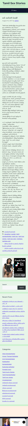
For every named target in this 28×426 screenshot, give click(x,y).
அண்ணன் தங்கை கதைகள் (10, 382)
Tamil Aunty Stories (8, 372)
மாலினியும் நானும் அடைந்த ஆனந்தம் (12, 308)
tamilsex (19, 239)
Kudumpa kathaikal (8, 367)
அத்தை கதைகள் (7, 388)
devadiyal (7, 234)
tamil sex (15, 236)
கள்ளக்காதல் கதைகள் (8, 393)
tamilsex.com (6, 241)
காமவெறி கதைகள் (9, 232)
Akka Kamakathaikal (8, 354)
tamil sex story (11, 239)
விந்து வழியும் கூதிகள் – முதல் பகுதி (12, 306)
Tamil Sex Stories (14, 3)
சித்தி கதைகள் (6, 398)
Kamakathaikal (7, 364)
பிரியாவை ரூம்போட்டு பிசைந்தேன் (11, 320)
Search (4, 284)
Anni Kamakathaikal (8, 359)
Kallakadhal (6, 361)
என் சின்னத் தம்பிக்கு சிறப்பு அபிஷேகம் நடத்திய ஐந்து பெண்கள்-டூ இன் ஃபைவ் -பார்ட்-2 (13, 329)
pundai (13, 234)
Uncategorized (7, 380)
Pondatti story (6, 369)
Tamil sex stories (7, 377)
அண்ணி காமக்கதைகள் (9, 385)
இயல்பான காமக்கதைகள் (9, 390)
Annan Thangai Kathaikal (10, 356)
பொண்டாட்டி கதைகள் (8, 401)
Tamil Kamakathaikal (8, 375)
